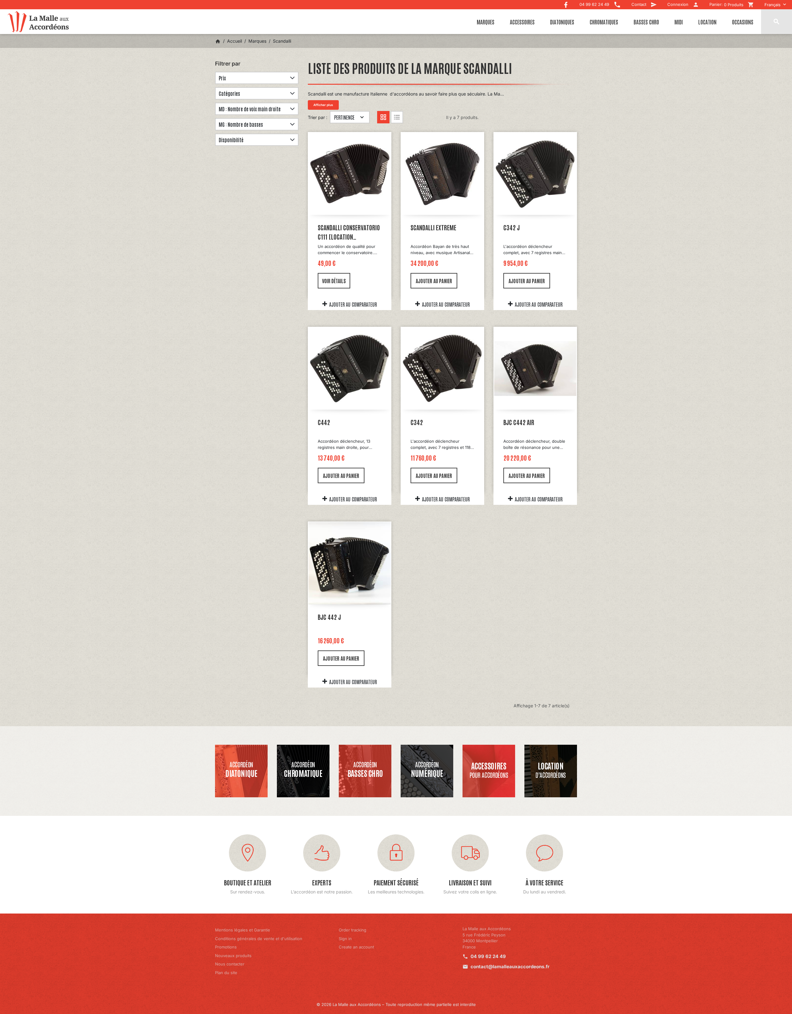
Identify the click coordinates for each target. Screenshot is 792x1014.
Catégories (229, 93)
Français (772, 4)
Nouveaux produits (233, 955)
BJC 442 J (329, 617)
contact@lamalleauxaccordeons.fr (510, 966)
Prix (222, 78)
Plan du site (226, 972)
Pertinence (344, 117)
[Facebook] (566, 3)
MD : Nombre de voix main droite (250, 109)
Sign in (345, 938)
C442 (324, 422)
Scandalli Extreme (433, 227)
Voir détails (334, 281)
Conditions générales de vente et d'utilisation (258, 938)
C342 (417, 422)
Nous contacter (229, 963)
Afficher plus (323, 105)
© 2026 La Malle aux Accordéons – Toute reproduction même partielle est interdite (396, 1004)
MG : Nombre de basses (241, 124)
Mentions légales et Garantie (242, 929)
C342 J (511, 227)
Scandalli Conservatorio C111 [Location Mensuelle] (349, 232)
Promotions (226, 946)
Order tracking (352, 929)
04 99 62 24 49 (488, 956)
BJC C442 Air (518, 422)
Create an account (356, 946)
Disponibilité (231, 140)
